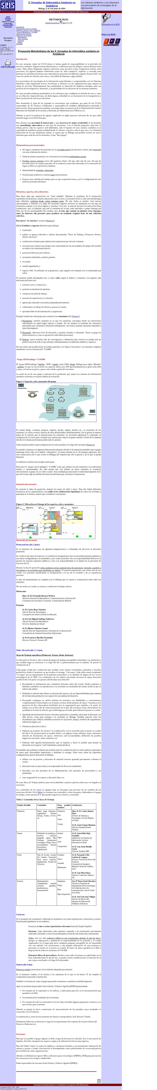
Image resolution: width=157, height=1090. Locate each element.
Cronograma (8, 23)
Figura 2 (75, 316)
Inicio (8, 16)
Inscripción (8, 27)
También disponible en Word (55, 23)
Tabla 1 (40, 792)
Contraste (21, 40)
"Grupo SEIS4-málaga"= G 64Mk (26, 32)
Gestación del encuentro (23, 34)
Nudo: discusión (23, 39)
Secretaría (19, 44)
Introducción (20, 27)
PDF (11, 25)
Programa (6, 25)
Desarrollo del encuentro (24, 35)
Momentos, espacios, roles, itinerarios (28, 30)
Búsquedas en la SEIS (111, 24)
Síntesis (20, 42)
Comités (8, 20)
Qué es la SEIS (108, 34)
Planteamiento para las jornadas (26, 29)
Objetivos (8, 18)
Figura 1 (50, 221)
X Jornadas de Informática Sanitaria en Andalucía (51, 4)
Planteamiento (22, 37)
